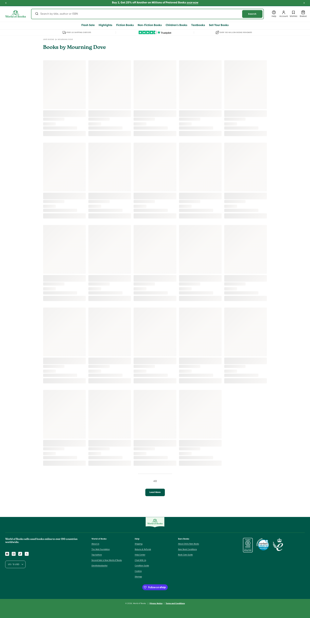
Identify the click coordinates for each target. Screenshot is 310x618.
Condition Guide (142, 566)
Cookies (138, 571)
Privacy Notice (156, 603)
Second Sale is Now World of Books (106, 560)
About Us (95, 544)
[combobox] (147, 14)
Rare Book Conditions (187, 549)
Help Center (140, 555)
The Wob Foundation (100, 549)
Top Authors (96, 555)
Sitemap (138, 577)
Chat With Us (140, 560)
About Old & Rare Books (188, 544)
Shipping (138, 544)
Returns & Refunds (143, 549)
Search (252, 14)
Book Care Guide (185, 555)
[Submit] (36, 14)
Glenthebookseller (99, 566)
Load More (155, 492)
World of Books (139, 603)
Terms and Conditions (175, 603)
